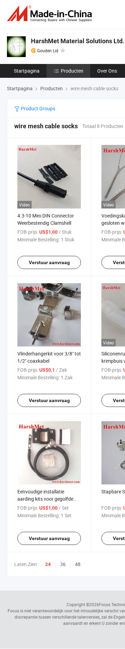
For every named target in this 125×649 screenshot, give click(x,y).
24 (48, 564)
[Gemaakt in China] (50, 14)
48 (78, 564)
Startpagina (27, 70)
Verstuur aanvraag (49, 262)
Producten (72, 70)
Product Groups (37, 108)
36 (63, 564)
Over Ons (107, 70)
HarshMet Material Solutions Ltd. (77, 41)
